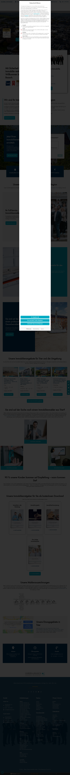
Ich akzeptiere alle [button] (35, 317)
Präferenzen (28, 328)
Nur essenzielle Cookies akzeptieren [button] (35, 320)
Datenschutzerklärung (37, 13)
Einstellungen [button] (26, 15)
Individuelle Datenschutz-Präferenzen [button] (35, 323)
